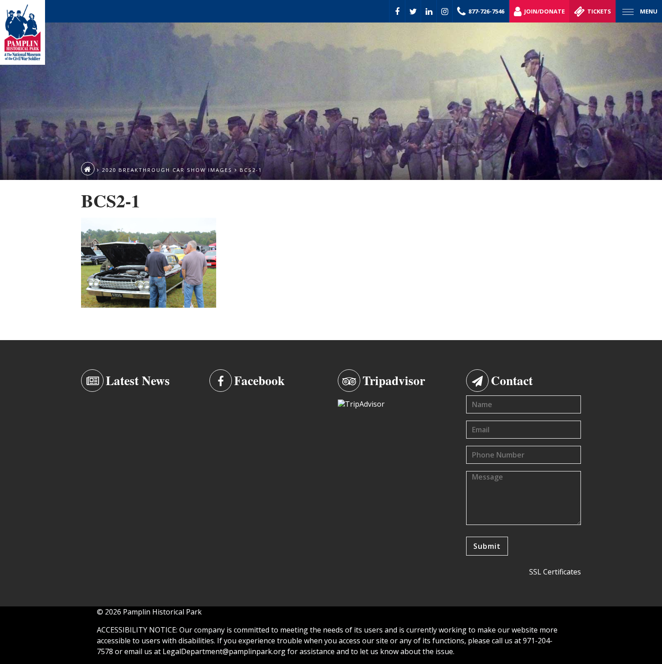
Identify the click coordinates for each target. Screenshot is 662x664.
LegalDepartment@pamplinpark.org (224, 651)
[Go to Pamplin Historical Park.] (88, 168)
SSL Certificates (555, 572)
